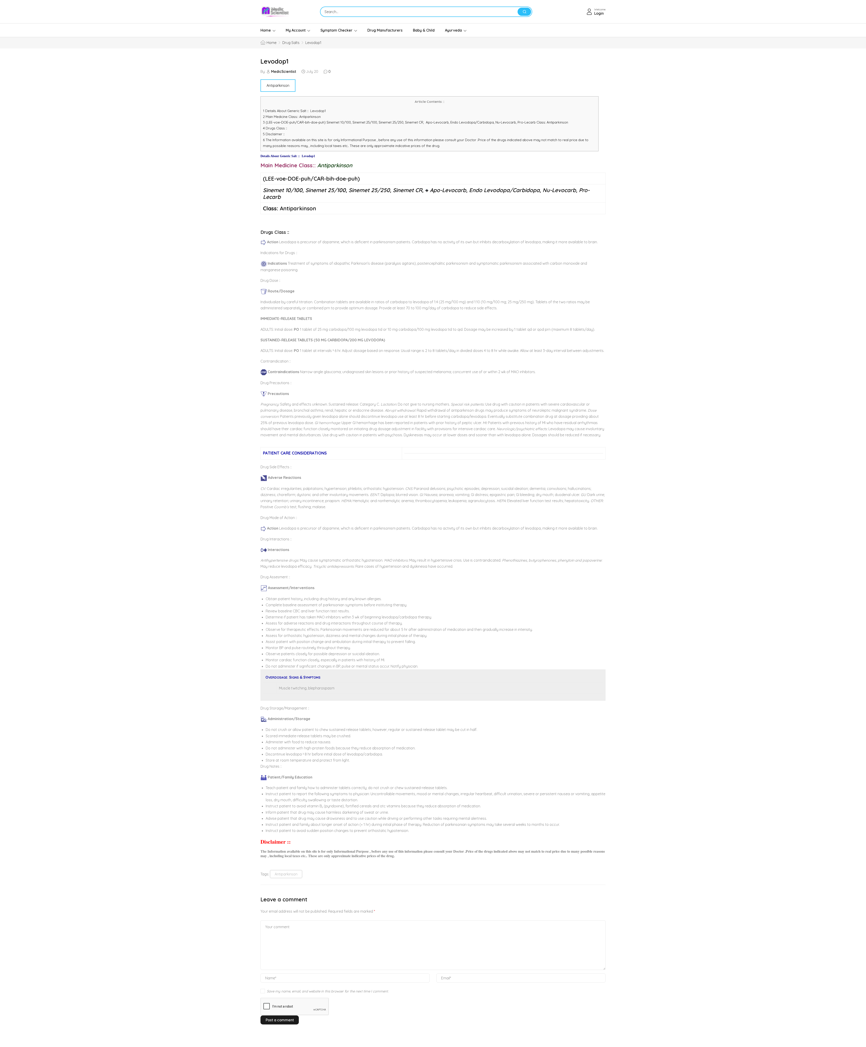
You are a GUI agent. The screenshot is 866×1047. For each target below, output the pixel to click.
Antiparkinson (278, 85)
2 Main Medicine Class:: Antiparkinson (293, 117)
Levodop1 (274, 61)
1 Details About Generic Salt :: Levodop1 (294, 111)
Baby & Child (424, 30)
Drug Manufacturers (385, 30)
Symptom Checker (336, 30)
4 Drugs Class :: (275, 128)
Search (524, 12)
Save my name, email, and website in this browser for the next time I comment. (328, 991)
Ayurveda (453, 30)
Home (265, 30)
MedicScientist (283, 71)
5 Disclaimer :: (274, 134)
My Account (296, 30)
